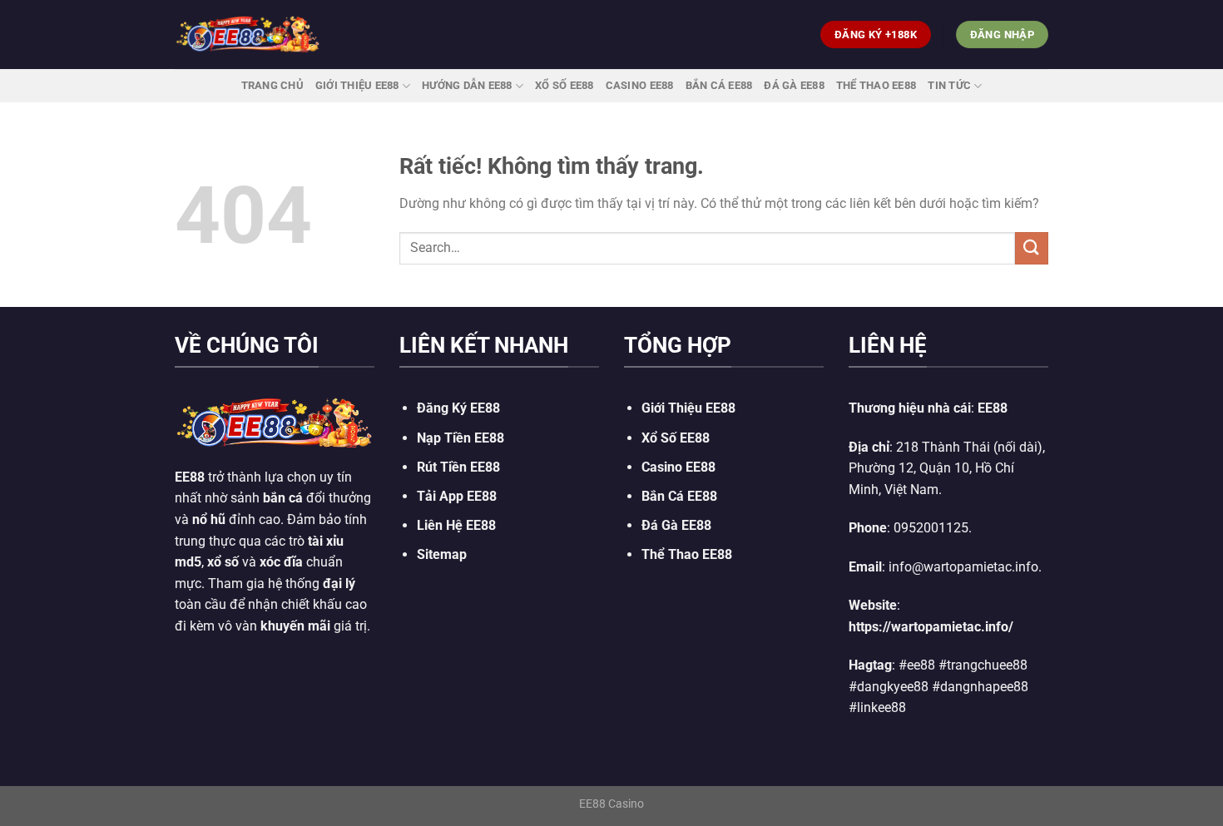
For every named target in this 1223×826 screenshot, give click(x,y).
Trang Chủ (272, 85)
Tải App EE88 (457, 496)
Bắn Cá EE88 (719, 85)
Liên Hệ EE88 (456, 525)
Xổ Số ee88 (564, 85)
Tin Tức (949, 85)
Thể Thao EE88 (876, 85)
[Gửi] (1031, 248)
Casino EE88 (640, 85)
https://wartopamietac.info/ (931, 627)
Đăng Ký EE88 (458, 408)
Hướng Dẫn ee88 (467, 85)
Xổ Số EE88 (675, 438)
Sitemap (442, 554)
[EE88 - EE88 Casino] (248, 34)
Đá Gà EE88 (794, 85)
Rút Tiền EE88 (458, 467)
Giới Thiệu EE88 (357, 85)
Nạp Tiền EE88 (460, 438)
